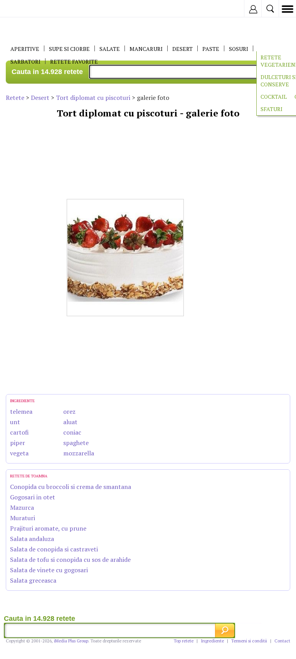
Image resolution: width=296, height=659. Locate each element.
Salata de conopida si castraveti (54, 549)
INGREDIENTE (22, 400)
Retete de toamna (28, 476)
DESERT (182, 48)
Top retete (183, 641)
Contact (282, 641)
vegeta (19, 453)
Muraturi (22, 518)
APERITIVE (24, 48)
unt (15, 422)
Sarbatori (25, 61)
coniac (72, 432)
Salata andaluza (32, 538)
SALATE (109, 48)
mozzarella (78, 453)
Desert (40, 97)
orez (69, 411)
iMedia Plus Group (71, 641)
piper (17, 442)
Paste (210, 48)
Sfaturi (272, 109)
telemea (21, 411)
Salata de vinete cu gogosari (49, 570)
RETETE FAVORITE (74, 61)
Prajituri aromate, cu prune (48, 528)
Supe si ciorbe (69, 48)
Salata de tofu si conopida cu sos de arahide (70, 559)
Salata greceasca (33, 580)
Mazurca (22, 507)
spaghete (76, 442)
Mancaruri (146, 48)
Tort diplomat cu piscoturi (93, 97)
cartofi (19, 432)
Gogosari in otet (32, 497)
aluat (70, 422)
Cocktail (274, 96)
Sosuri (238, 48)
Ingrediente (212, 641)
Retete (15, 97)
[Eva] (24, 8)
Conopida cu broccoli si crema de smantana (70, 486)
